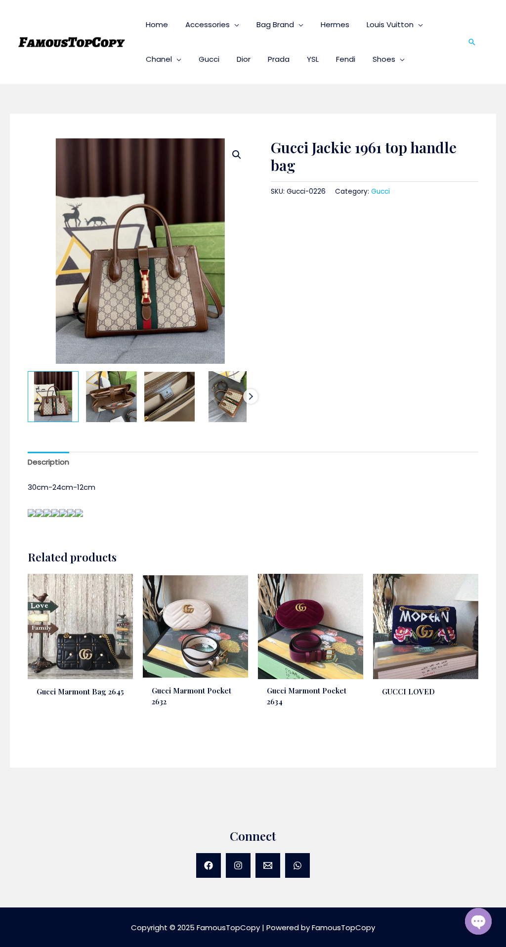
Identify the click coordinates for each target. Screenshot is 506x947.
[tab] (48, 462)
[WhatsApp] (297, 865)
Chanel (159, 59)
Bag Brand (275, 24)
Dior (244, 59)
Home (157, 24)
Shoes (384, 59)
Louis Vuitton (390, 24)
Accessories (207, 24)
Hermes (335, 24)
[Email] (267, 865)
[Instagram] (238, 865)
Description (48, 462)
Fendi (345, 59)
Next (250, 396)
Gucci (209, 59)
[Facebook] (208, 865)
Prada (279, 59)
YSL (313, 59)
